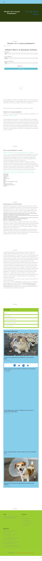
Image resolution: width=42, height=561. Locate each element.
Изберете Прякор (21, 68)
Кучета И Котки (8, 316)
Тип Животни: (6, 51)
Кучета (6, 313)
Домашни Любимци (7, 45)
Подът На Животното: (8, 56)
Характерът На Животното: (9, 61)
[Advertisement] (21, 33)
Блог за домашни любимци (10, 322)
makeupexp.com (18, 552)
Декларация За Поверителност (28, 552)
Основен (27, 11)
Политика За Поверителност (10, 319)
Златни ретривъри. (12, 115)
